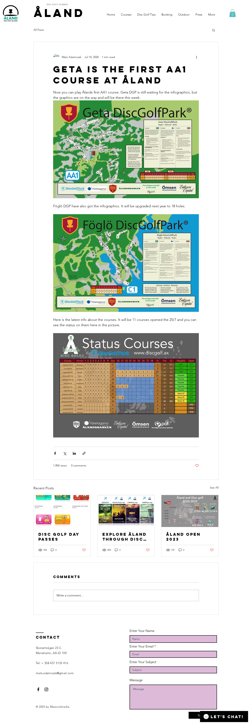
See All (214, 487)
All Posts (38, 30)
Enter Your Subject (143, 662)
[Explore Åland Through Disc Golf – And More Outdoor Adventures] (126, 511)
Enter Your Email (142, 646)
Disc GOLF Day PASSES (59, 537)
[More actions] (196, 57)
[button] (232, 13)
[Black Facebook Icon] (38, 689)
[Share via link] (84, 453)
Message (136, 680)
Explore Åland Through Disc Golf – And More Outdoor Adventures (124, 537)
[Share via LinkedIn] (74, 453)
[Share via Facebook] (55, 453)
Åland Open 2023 (183, 537)
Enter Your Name (142, 631)
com (71, 673)
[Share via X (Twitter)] (65, 453)
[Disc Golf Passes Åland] (62, 511)
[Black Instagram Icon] (46, 689)
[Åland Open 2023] (189, 511)
